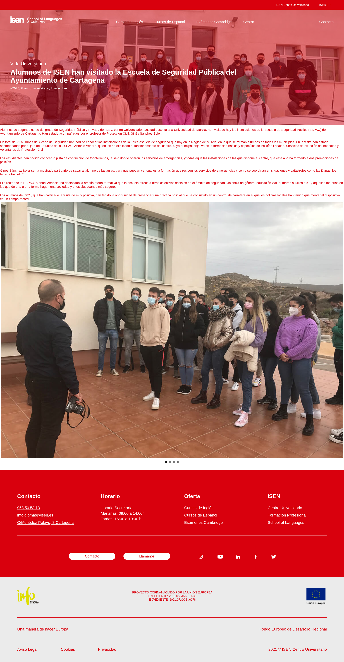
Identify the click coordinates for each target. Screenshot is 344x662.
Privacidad (107, 649)
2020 (15, 88)
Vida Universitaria (28, 63)
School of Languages (286, 522)
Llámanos (147, 556)
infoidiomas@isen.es (35, 515)
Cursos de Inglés (129, 22)
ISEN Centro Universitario (292, 4)
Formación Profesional (287, 515)
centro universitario (36, 88)
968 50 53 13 (28, 508)
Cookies (68, 649)
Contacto (326, 22)
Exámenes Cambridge (214, 22)
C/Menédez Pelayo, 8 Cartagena (45, 522)
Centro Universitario (285, 508)
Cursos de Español (170, 22)
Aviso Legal (27, 649)
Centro (248, 22)
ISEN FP (325, 4)
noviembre (59, 88)
